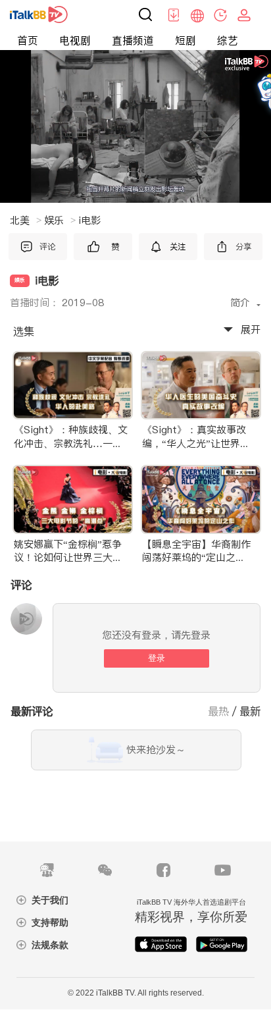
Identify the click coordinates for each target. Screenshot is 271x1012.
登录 (156, 658)
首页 (27, 40)
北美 (25, 220)
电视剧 (75, 40)
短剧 (185, 40)
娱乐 (60, 220)
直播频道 (133, 40)
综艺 (227, 40)
